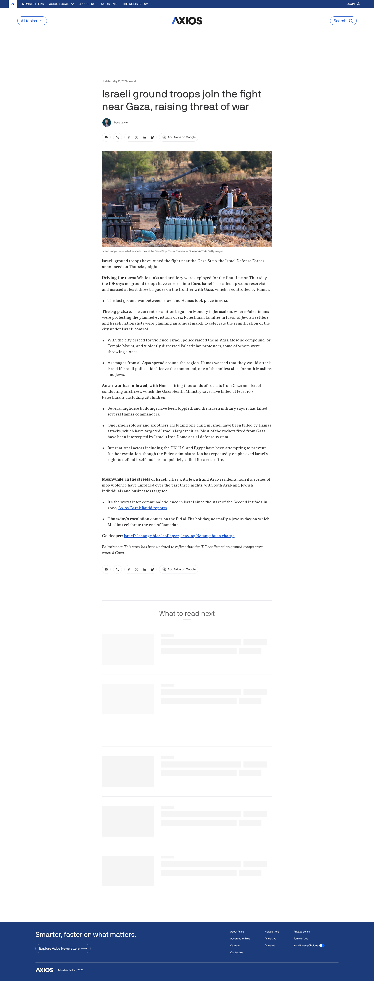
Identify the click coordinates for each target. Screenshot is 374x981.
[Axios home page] (13, 4)
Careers (235, 945)
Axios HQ (270, 945)
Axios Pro (87, 4)
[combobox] (62, 4)
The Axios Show (135, 4)
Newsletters (33, 4)
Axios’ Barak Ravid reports (142, 508)
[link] (106, 137)
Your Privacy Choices (306, 945)
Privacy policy (302, 931)
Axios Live (109, 4)
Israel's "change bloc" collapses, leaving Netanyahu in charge (179, 536)
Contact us (236, 952)
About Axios (237, 931)
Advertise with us (240, 938)
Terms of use (301, 938)
